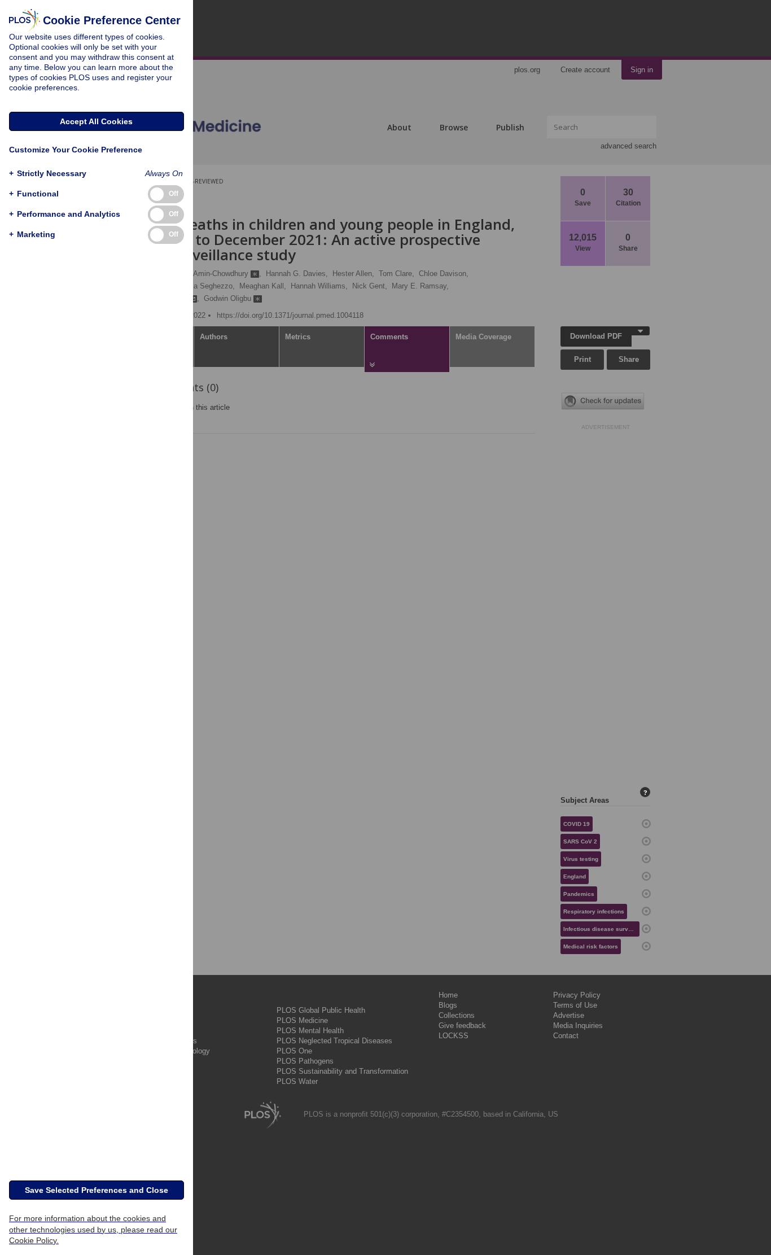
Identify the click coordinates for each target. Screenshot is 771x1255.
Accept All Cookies (96, 121)
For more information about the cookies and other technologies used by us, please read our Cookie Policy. (93, 1229)
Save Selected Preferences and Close (96, 1190)
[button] (47, 173)
